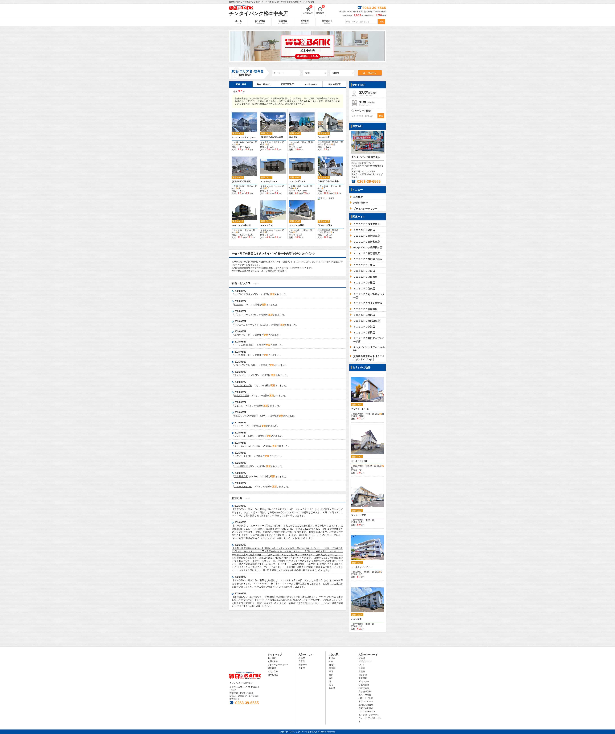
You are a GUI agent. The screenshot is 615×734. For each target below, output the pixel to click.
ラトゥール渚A (325, 225)
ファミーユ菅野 (358, 515)
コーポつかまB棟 (359, 461)
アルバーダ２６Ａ (269, 181)
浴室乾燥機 (364, 684)
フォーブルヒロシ (243, 486)
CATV (361, 664)
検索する (372, 73)
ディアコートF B (360, 409)
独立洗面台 (364, 688)
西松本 (332, 664)
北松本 (276, 142)
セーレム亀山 (241, 344)
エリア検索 (260, 22)
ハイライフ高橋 (242, 294)
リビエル (238, 405)
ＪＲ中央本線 (357, 520)
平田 (331, 671)
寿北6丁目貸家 (241, 395)
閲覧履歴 (320, 10)
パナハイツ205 (242, 365)
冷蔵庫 (362, 668)
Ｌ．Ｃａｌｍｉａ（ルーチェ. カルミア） (244, 137)
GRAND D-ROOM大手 (328, 181)
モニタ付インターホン (369, 714)
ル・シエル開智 (296, 225)
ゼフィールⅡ (240, 456)
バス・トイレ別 (366, 698)
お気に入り (308, 10)
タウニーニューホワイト (246, 324)
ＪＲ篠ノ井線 (238, 142)
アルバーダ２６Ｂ (297, 181)
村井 (277, 186)
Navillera (238, 304)
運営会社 (305, 22)
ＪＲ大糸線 (265, 142)
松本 (368, 520)
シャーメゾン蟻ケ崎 (241, 225)
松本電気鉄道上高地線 (328, 142)
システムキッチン (367, 711)
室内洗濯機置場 (366, 704)
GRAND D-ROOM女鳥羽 (272, 137)
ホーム (238, 22)
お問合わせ (327, 22)
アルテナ (238, 425)
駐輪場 (362, 658)
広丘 (331, 678)
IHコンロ (363, 674)
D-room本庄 (323, 137)
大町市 (302, 668)
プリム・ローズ (242, 314)
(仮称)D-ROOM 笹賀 (241, 181)
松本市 (302, 658)
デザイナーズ (365, 661)
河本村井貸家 (241, 476)
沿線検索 (283, 22)
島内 (304, 142)
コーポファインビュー (361, 567)
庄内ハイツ (240, 334)
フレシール (240, 435)
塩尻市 (302, 661)
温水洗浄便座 (365, 691)
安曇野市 (303, 664)
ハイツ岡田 (356, 619)
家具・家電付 (365, 694)
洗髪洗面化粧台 (366, 708)
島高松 (367, 572)
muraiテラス (267, 225)
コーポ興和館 (241, 466)
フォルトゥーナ (242, 375)
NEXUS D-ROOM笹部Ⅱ (246, 415)
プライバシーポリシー (278, 664)
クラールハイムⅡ (242, 446)
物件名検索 (273, 674)
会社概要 (272, 658)
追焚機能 (363, 678)
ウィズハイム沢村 (243, 385)
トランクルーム (366, 701)
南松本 (250, 142)
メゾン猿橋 (240, 355)
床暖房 (362, 671)
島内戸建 (293, 137)
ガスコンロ (364, 681)
